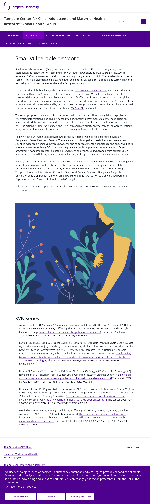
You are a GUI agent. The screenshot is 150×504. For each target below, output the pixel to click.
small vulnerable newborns (90, 90)
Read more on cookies (22, 486)
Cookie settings (20, 496)
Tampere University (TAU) (18, 446)
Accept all (51, 496)
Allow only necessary (80, 496)
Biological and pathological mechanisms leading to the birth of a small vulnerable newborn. (75, 376)
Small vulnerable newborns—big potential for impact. (68, 332)
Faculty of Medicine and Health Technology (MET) (21, 455)
